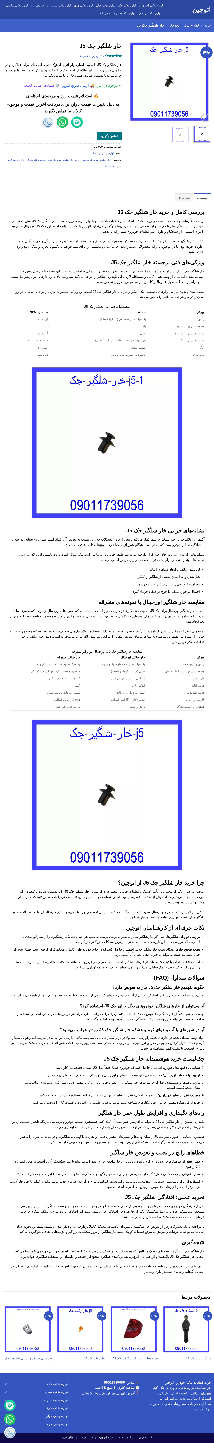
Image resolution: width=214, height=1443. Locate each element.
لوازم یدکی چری (83, 5)
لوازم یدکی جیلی (105, 5)
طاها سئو (67, 1437)
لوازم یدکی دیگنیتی (17, 5)
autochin (110, 166)
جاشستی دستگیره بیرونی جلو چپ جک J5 (28, 1360)
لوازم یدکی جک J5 (184, 25)
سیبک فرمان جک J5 (198, 1358)
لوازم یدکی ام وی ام (151, 5)
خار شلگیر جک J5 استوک (96, 159)
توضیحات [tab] (202, 197)
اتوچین (201, 9)
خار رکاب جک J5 (94, 1358)
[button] (205, 118)
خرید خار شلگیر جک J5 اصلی (63, 159)
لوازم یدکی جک (127, 5)
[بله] (10, 1406)
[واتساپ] (10, 1419)
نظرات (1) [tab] (184, 197)
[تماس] (10, 1433)
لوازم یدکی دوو (39, 5)
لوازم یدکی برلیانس (149, 13)
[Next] (132, 81)
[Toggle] (5, 1383)
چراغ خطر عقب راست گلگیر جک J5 (135, 1358)
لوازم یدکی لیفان (61, 5)
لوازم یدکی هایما (57, 1424)
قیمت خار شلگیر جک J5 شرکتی (26, 159)
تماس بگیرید (109, 136)
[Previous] (204, 81)
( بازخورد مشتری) (92, 56)
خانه (207, 25)
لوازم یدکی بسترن (125, 13)
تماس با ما (105, 13)
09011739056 (114, 1382)
